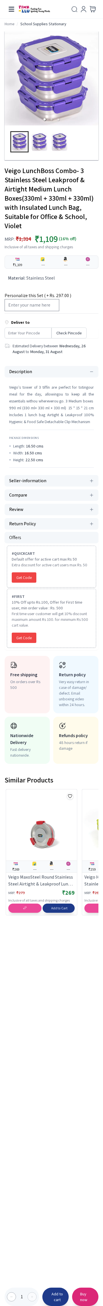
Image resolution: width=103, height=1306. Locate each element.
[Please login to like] (70, 796)
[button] (44, 119)
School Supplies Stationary (43, 23)
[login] (83, 9)
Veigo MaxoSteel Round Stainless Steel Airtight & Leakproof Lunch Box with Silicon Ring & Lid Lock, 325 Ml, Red (40, 881)
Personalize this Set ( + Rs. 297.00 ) (38, 295)
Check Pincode (69, 333)
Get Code (24, 577)
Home (9, 23)
